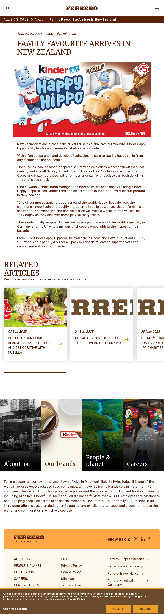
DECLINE (145, 608)
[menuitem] (129, 559)
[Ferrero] (82, 8)
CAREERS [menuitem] (21, 579)
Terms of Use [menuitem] (71, 585)
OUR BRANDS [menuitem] (24, 572)
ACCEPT (118, 608)
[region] (82, 601)
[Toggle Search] (8, 8)
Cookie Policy (76, 599)
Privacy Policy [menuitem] (71, 566)
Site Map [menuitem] (67, 579)
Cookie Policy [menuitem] (71, 572)
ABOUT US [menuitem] (22, 559)
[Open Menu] (156, 8)
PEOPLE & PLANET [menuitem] (27, 566)
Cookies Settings (15, 608)
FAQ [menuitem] (64, 559)
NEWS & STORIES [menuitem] (26, 585)
